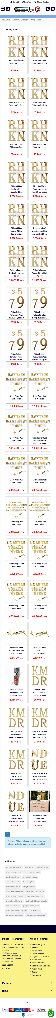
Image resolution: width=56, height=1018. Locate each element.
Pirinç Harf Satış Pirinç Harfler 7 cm (39, 103)
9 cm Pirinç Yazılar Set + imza (39, 607)
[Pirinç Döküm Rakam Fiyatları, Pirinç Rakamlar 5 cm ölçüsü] (39, 298)
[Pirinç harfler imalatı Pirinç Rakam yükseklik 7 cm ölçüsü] (16, 717)
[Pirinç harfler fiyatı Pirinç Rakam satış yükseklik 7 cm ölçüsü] (39, 424)
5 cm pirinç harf (28, 882)
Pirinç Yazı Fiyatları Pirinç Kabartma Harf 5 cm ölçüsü (39, 776)
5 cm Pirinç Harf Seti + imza (16, 523)
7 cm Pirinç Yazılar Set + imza (16, 607)
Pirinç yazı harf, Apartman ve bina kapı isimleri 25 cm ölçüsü (39, 232)
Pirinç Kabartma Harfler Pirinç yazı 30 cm (16, 273)
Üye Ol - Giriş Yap (38, 945)
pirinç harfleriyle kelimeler (14, 891)
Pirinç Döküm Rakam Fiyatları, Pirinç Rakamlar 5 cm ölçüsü (39, 316)
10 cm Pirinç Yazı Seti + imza (40, 481)
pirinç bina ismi (35, 910)
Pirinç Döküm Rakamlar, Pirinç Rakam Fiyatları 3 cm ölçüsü (16, 316)
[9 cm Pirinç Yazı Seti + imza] (16, 466)
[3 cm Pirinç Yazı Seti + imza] (16, 382)
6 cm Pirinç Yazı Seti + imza (16, 439)
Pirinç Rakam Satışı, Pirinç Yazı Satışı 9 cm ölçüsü (39, 357)
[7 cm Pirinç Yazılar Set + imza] (16, 592)
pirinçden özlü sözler (13, 906)
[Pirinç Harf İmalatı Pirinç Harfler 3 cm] (16, 46)
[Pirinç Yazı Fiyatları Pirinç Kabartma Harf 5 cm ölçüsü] (39, 759)
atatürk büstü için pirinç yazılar (36, 901)
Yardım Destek (37, 969)
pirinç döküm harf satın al (35, 891)
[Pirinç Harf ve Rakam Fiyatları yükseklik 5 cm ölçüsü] (39, 675)
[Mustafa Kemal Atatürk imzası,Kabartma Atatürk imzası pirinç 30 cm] (39, 634)
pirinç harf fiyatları (43, 867)
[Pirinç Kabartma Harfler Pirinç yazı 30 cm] (16, 256)
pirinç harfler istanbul (13, 882)
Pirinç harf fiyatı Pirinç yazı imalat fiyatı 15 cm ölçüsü (39, 189)
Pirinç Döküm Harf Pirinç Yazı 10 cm (39, 145)
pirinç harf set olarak (13, 887)
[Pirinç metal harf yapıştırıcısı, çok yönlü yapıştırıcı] (16, 675)
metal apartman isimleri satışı (36, 915)
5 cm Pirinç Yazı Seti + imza (39, 397)
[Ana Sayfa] (27, 9)
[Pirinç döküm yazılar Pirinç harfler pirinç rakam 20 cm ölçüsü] (16, 214)
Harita (7, 968)
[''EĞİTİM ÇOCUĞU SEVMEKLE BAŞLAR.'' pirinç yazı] (39, 801)
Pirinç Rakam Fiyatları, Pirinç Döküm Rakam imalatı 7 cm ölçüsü (16, 360)
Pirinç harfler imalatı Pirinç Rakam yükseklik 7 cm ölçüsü (16, 736)
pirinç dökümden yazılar (14, 872)
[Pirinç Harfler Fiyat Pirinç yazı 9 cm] (16, 130)
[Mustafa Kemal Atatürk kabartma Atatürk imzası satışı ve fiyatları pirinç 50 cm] (16, 634)
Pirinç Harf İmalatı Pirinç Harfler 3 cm (16, 61)
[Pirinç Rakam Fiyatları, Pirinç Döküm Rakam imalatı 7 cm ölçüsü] (16, 340)
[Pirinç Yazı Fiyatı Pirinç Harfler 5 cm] (39, 46)
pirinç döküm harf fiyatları (35, 896)
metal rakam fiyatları (13, 877)
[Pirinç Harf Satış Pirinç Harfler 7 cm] (39, 88)
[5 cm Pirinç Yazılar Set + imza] (16, 550)
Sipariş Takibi (37, 951)
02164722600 (7, 965)
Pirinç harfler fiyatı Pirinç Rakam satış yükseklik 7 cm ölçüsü (39, 442)
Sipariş (34, 972)
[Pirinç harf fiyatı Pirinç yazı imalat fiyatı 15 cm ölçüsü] (39, 172)
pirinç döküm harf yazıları (15, 896)
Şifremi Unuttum (42, 2)
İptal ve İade (36, 960)
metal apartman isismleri (14, 915)
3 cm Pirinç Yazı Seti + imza (16, 397)
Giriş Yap (27, 2)
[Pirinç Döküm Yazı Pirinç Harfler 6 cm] (16, 88)
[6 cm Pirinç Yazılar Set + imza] (39, 550)
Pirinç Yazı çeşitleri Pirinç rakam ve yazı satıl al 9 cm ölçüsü (39, 736)
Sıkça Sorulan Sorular (40, 957)
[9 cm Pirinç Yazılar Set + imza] (39, 592)
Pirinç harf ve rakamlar (14, 867)
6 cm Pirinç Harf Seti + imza (39, 523)
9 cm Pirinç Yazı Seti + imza (16, 481)
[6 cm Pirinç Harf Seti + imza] (39, 508)
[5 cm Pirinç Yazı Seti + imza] (39, 382)
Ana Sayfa (6, 20)
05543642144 (7, 962)
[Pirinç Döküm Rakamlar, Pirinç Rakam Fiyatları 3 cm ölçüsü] (16, 298)
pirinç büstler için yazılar (14, 901)
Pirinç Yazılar (36, 20)
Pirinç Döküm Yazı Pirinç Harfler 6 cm (16, 103)
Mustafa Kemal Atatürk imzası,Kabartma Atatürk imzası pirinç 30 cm (40, 653)
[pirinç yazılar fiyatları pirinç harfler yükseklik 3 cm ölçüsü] (16, 759)
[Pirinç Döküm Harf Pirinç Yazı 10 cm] (39, 130)
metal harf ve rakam (32, 872)
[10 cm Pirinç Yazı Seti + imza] (39, 466)
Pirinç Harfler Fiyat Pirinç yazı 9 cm (16, 145)
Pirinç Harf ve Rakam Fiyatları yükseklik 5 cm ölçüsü (39, 694)
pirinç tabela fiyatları (30, 877)
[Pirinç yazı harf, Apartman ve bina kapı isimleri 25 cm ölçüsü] (39, 214)
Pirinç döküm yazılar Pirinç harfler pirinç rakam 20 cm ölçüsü (16, 234)
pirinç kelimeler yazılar (31, 906)
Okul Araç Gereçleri (20, 20)
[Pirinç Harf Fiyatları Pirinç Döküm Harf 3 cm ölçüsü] (16, 801)
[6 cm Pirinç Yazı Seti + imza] (16, 424)
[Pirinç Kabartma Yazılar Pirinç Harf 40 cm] (39, 256)
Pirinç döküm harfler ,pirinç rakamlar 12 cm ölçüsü (16, 190)
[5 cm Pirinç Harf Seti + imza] (16, 508)
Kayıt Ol (15, 2)
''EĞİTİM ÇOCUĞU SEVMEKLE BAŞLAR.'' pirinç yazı (39, 819)
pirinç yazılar (29, 867)
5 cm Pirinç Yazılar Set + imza (16, 565)
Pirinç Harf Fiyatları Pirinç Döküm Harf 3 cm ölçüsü (16, 819)
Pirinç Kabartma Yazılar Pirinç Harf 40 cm (39, 273)
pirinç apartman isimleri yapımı (16, 910)
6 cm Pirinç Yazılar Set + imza (39, 565)
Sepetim (35, 948)
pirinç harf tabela (29, 887)
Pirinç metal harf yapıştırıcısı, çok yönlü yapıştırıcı (16, 692)
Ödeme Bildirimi (38, 954)
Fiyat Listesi (36, 975)
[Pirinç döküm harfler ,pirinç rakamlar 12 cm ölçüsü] (16, 172)
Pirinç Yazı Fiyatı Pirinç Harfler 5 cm (39, 61)
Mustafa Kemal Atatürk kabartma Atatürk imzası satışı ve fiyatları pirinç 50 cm (16, 653)
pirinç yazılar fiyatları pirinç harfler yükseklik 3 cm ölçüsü (16, 778)
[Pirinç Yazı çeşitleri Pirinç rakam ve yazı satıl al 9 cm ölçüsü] (39, 717)
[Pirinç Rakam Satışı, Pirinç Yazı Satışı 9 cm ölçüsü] (39, 340)
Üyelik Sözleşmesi (39, 963)
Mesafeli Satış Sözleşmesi (42, 966)
